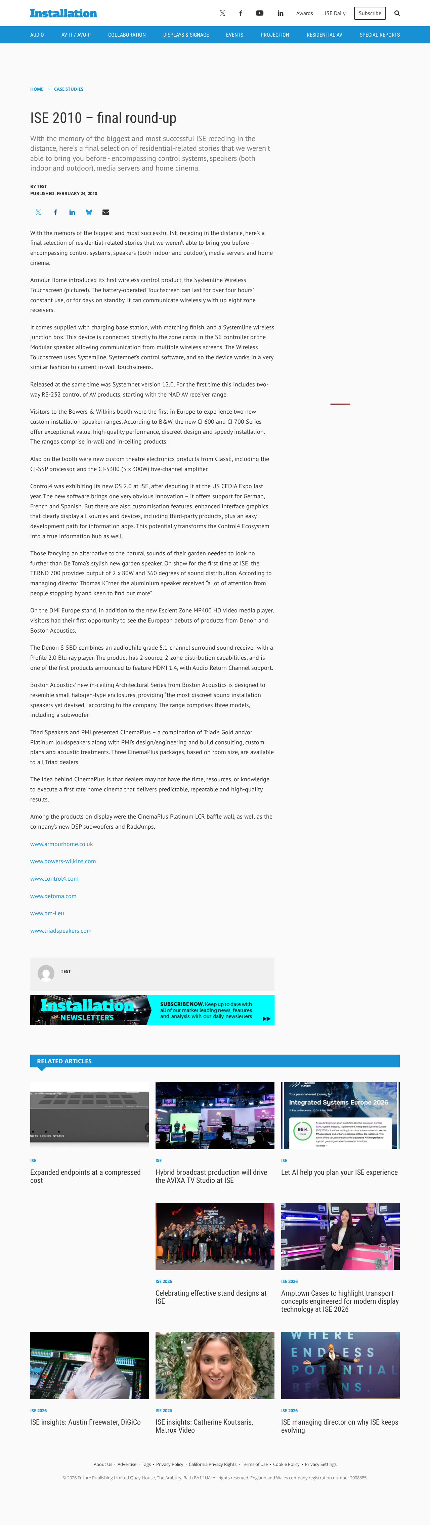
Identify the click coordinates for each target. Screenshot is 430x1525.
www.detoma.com (53, 896)
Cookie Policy (286, 1464)
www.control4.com (54, 878)
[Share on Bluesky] (89, 212)
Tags (146, 1464)
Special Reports (380, 35)
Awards (304, 13)
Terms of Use (255, 1464)
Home (36, 89)
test (42, 186)
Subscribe (370, 13)
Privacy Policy (169, 1464)
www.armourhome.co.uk (61, 844)
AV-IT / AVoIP (76, 35)
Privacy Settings (321, 1464)
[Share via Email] (105, 212)
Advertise (127, 1464)
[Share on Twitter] (38, 212)
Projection (275, 35)
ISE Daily (335, 13)
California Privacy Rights (212, 1464)
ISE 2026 (164, 1281)
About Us (103, 1464)
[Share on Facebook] (55, 212)
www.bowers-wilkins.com (63, 861)
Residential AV (324, 35)
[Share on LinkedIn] (72, 212)
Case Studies (68, 89)
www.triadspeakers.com (61, 930)
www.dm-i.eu (47, 913)
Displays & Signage (186, 35)
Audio (37, 35)
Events (234, 35)
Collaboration (127, 35)
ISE (33, 1160)
